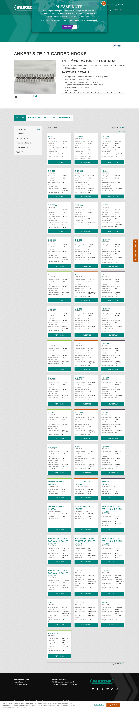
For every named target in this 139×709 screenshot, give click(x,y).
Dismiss (67, 27)
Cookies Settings (99, 705)
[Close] (136, 705)
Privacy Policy (23, 707)
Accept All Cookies (113, 705)
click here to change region (86, 21)
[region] (69, 705)
